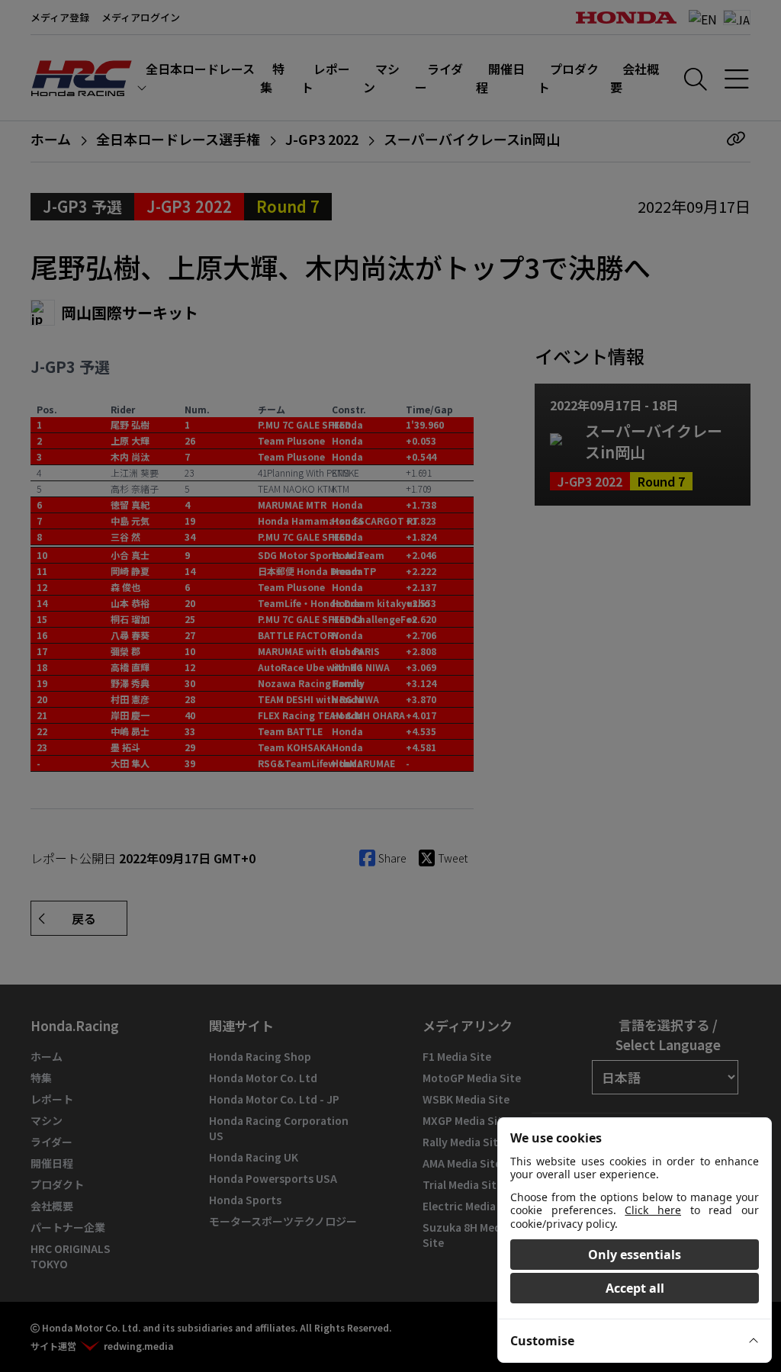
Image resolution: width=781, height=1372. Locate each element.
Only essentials (634, 1254)
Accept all (635, 1288)
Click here (653, 1210)
